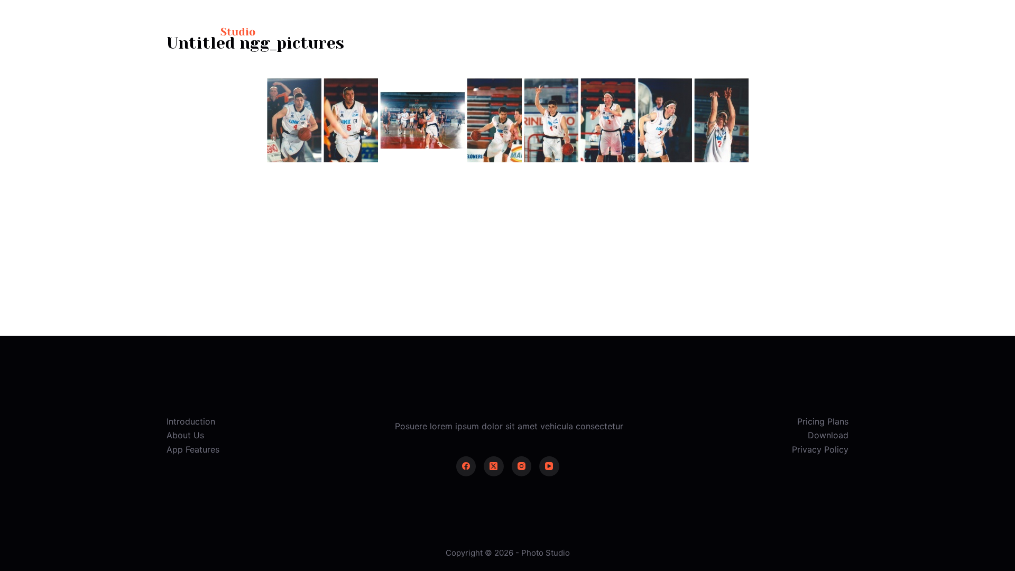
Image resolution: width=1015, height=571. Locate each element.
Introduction (191, 421)
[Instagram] (522, 466)
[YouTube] (549, 466)
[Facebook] (466, 466)
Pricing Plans (822, 421)
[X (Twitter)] (494, 466)
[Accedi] (754, 32)
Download (828, 435)
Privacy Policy (820, 449)
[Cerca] (725, 32)
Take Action (814, 31)
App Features (193, 449)
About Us (185, 435)
